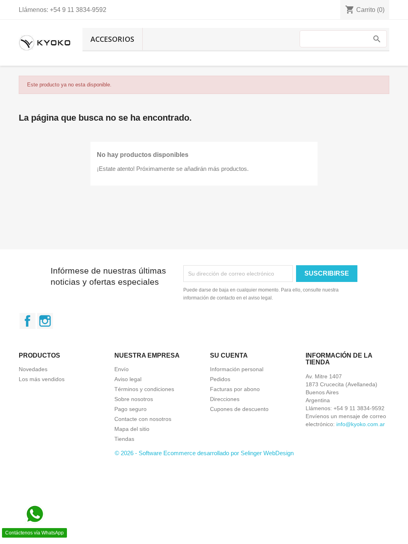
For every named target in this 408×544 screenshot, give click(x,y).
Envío (121, 369)
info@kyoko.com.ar (360, 424)
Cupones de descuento (239, 409)
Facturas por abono (235, 389)
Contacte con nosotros (142, 419)
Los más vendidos (42, 379)
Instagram (45, 321)
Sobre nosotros (133, 399)
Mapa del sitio (131, 429)
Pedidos (220, 379)
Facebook (27, 321)
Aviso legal (127, 379)
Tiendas (124, 439)
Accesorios (112, 39)
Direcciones (224, 399)
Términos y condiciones (144, 389)
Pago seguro (130, 409)
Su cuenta (229, 355)
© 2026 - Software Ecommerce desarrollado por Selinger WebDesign (204, 453)
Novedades (33, 369)
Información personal (236, 369)
